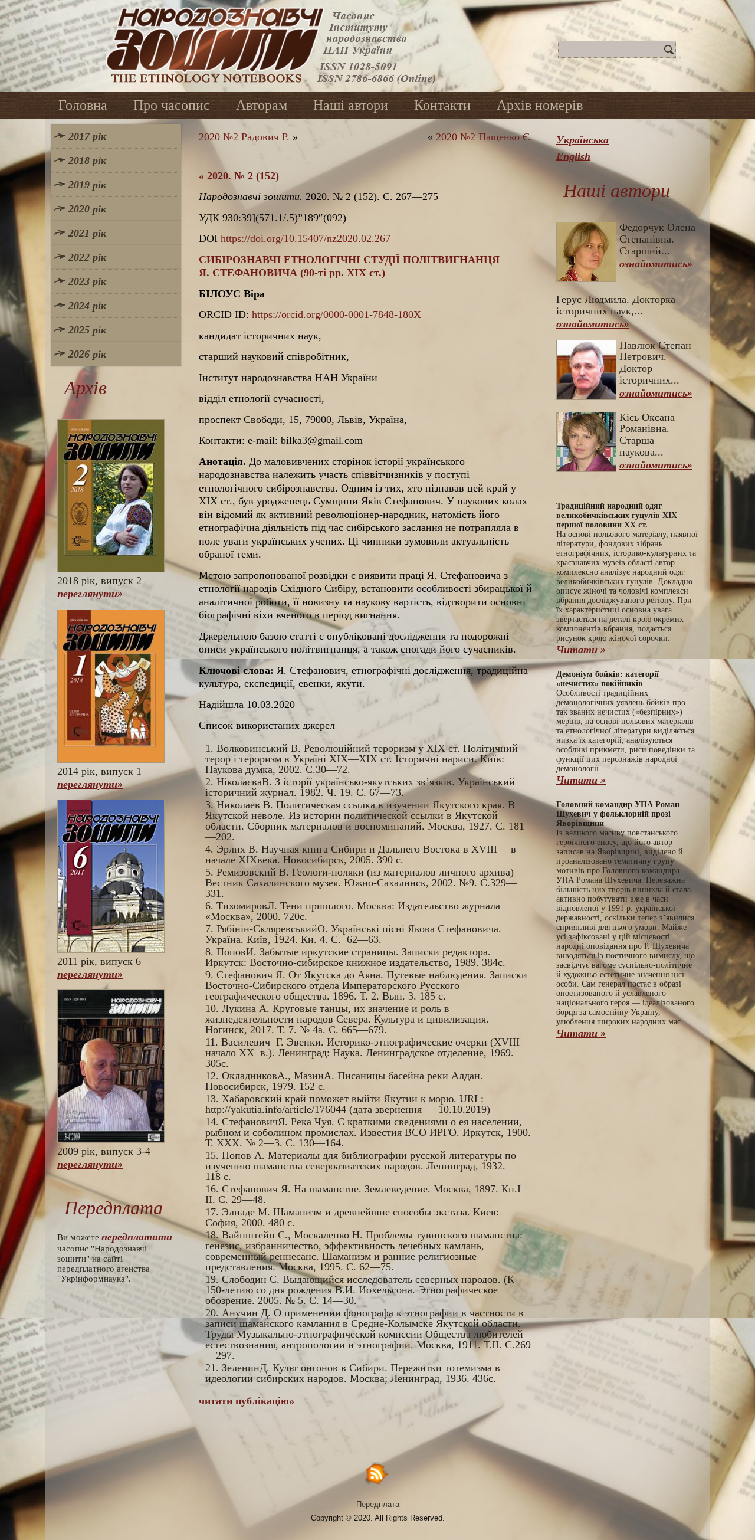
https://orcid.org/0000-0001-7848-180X (336, 314)
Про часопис (171, 105)
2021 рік (87, 233)
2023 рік (87, 281)
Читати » (581, 650)
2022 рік (87, 257)
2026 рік (87, 354)
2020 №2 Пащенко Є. (484, 137)
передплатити (136, 1237)
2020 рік (87, 209)
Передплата (377, 1504)
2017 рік (87, 136)
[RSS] (377, 1473)
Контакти (442, 105)
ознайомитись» (655, 264)
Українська (582, 140)
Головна (82, 105)
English (573, 156)
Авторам (261, 105)
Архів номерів (540, 105)
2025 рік (87, 330)
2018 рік (87, 160)
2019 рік (87, 185)
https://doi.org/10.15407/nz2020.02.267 (305, 238)
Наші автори (350, 105)
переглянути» (90, 593)
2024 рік (87, 306)
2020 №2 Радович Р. (244, 137)
